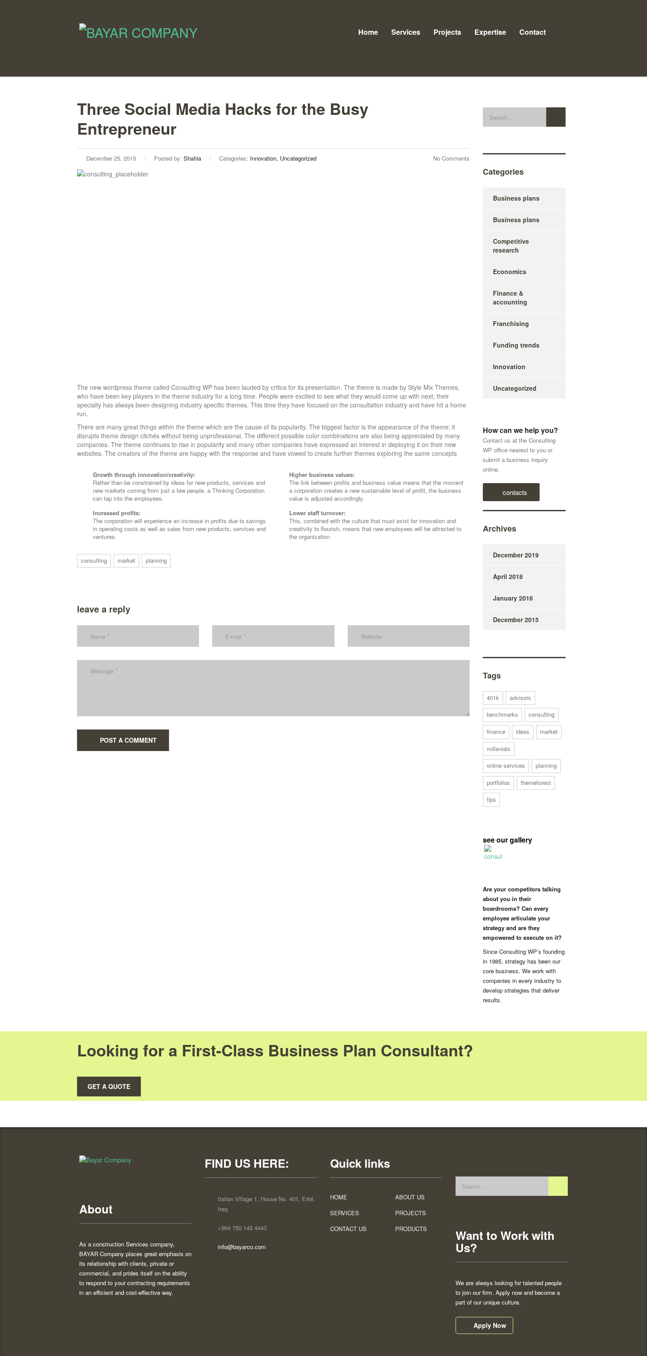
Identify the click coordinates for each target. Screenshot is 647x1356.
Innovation (509, 366)
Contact (532, 32)
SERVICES (344, 1213)
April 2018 (508, 576)
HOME (338, 1197)
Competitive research (511, 245)
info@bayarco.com (242, 1246)
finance (496, 731)
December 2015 (516, 619)
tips (491, 799)
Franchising (511, 323)
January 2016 (513, 598)
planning (156, 560)
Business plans (516, 198)
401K (493, 697)
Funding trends (516, 345)
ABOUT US (410, 1197)
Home (368, 32)
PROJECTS (410, 1213)
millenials (499, 748)
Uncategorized (515, 388)
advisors (520, 697)
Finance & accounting (510, 297)
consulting (94, 560)
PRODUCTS (411, 1228)
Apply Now (490, 1325)
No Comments (451, 158)
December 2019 (516, 554)
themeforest (536, 782)
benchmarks (502, 714)
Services (405, 32)
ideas (522, 731)
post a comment (128, 740)
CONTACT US (348, 1228)
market (126, 560)
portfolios (498, 782)
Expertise (490, 32)
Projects (447, 32)
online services (506, 765)
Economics (509, 271)
